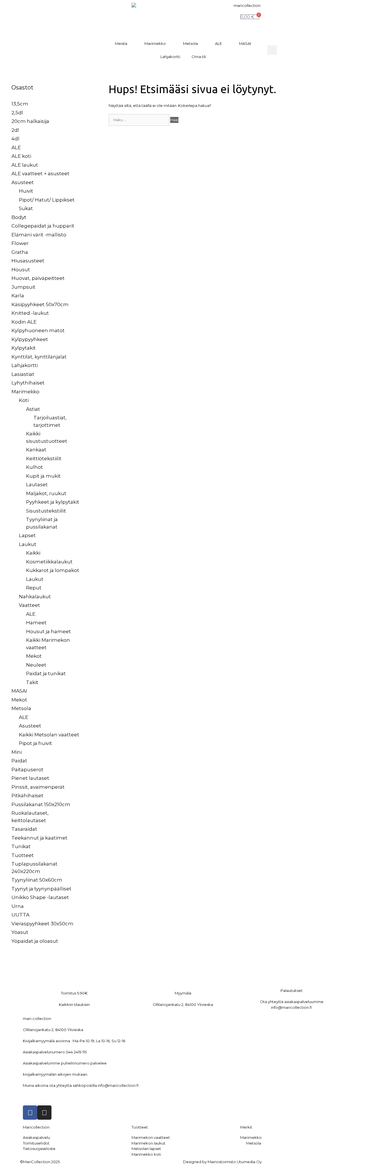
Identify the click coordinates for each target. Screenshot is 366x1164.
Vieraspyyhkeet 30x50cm (42, 923)
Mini (16, 752)
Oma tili (199, 56)
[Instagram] (44, 1112)
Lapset (27, 535)
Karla (17, 295)
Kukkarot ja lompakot (52, 570)
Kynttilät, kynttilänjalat (39, 357)
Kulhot (34, 467)
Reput (33, 588)
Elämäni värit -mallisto (38, 235)
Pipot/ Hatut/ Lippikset (47, 200)
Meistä (121, 43)
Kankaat (36, 450)
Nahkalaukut (35, 596)
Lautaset (37, 484)
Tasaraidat (24, 829)
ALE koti (21, 156)
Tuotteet (22, 855)
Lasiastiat (22, 374)
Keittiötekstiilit (43, 458)
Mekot (34, 656)
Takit (32, 682)
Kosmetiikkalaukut (49, 562)
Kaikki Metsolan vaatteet (49, 735)
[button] (272, 50)
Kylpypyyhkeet (29, 339)
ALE (218, 43)
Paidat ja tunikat (46, 673)
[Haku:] (139, 119)
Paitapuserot (27, 769)
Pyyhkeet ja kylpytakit (52, 502)
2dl (15, 130)
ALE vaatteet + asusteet (40, 173)
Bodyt (18, 217)
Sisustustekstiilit (46, 511)
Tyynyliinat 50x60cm (36, 880)
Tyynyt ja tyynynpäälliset (41, 889)
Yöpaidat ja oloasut (34, 941)
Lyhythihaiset (28, 383)
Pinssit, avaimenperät (38, 787)
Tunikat (21, 846)
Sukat (26, 208)
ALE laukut (24, 165)
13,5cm (19, 104)
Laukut (27, 544)
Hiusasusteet (27, 261)
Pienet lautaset (30, 778)
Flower (20, 243)
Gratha (19, 252)
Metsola (190, 43)
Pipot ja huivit (35, 743)
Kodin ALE (24, 322)
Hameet (36, 622)
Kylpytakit (23, 348)
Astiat (33, 409)
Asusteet (22, 182)
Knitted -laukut (30, 313)
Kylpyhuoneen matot (38, 330)
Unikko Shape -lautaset (40, 897)
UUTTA (20, 915)
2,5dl (17, 112)
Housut (20, 269)
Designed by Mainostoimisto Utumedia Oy (222, 1161)
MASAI (245, 43)
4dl (15, 138)
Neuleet (36, 665)
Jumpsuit (23, 287)
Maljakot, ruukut (46, 493)
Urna (17, 906)
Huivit (26, 191)
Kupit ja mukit (43, 476)
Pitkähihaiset (27, 795)
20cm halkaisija (30, 121)
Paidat (19, 761)
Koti (24, 400)
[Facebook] (30, 1112)
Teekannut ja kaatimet (39, 838)
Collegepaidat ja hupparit (42, 226)
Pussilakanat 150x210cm (40, 804)
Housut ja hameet (48, 631)
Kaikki (33, 553)
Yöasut (19, 932)
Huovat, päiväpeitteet (38, 278)
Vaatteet (29, 605)
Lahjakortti (170, 56)
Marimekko (155, 43)
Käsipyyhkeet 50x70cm (40, 304)
